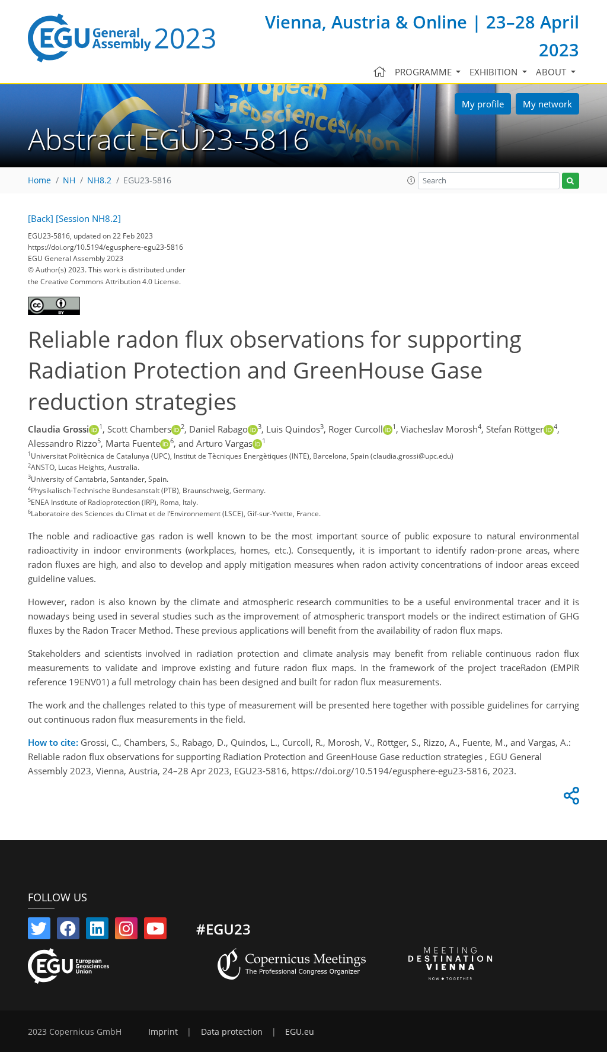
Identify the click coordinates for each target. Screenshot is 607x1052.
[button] (411, 180)
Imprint (163, 1031)
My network (547, 104)
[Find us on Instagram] (126, 931)
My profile (483, 104)
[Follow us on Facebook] (68, 931)
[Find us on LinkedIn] (97, 931)
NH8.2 (99, 180)
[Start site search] (570, 181)
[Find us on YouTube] (155, 931)
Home (39, 180)
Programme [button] (424, 72)
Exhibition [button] (494, 72)
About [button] (552, 72)
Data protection (232, 1031)
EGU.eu (299, 1031)
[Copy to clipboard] (570, 799)
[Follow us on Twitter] (39, 931)
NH (69, 180)
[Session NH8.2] (88, 218)
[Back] (40, 218)
